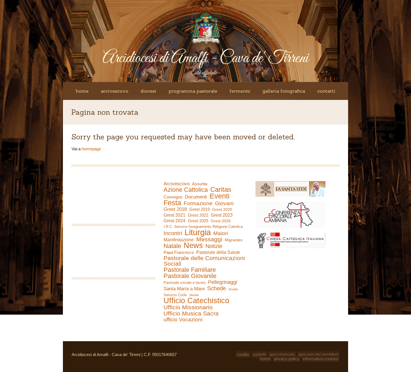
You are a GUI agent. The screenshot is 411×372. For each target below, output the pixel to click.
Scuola (233, 289)
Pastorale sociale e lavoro (185, 282)
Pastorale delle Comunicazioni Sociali (204, 260)
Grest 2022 (198, 215)
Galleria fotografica (284, 91)
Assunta (199, 183)
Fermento (240, 91)
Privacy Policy (286, 358)
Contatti (326, 91)
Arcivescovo (114, 91)
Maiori (220, 233)
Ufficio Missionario (188, 307)
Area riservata (282, 354)
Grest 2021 (174, 215)
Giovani (224, 203)
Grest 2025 (198, 221)
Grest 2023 (222, 214)
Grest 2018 (175, 209)
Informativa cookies (320, 358)
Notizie (214, 246)
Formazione (198, 203)
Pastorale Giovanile (190, 276)
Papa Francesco (179, 252)
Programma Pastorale (193, 91)
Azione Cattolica (186, 190)
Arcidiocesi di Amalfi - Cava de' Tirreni (205, 58)
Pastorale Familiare (190, 270)
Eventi (220, 196)
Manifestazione (179, 239)
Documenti (196, 197)
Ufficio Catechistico (196, 300)
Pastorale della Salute (218, 252)
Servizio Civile (175, 295)
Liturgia (198, 232)
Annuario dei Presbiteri (318, 354)
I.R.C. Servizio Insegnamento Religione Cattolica (203, 226)
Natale (172, 246)
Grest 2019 (199, 209)
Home (82, 91)
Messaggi (209, 239)
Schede (216, 288)
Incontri (173, 233)
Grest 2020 (222, 209)
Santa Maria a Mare (184, 288)
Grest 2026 (221, 221)
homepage (91, 148)
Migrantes (233, 240)
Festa (172, 202)
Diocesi (148, 91)
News (193, 245)
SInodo (194, 295)
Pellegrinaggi (222, 282)
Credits (243, 354)
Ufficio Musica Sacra (191, 313)
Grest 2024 (174, 220)
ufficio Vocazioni (183, 319)
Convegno (173, 197)
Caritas (220, 189)
